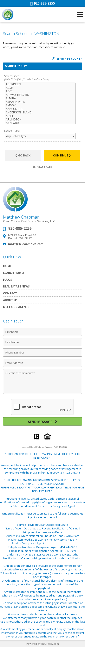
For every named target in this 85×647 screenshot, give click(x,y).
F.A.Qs (7, 279)
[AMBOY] (39, 105)
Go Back (24, 155)
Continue (60, 155)
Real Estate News (16, 286)
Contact (10, 293)
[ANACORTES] (39, 109)
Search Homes (14, 273)
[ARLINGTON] (39, 119)
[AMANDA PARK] (39, 102)
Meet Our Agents (16, 307)
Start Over (44, 167)
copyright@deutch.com (59, 543)
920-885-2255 (44, 3)
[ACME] (39, 88)
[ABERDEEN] (39, 84)
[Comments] (42, 393)
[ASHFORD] (39, 123)
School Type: (12, 130)
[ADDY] (39, 91)
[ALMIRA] (39, 98)
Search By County (69, 58)
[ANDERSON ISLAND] (39, 112)
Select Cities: (26, 77)
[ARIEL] (39, 116)
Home (7, 266)
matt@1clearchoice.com (26, 244)
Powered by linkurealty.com (42, 644)
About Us (10, 300)
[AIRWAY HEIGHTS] (39, 95)
